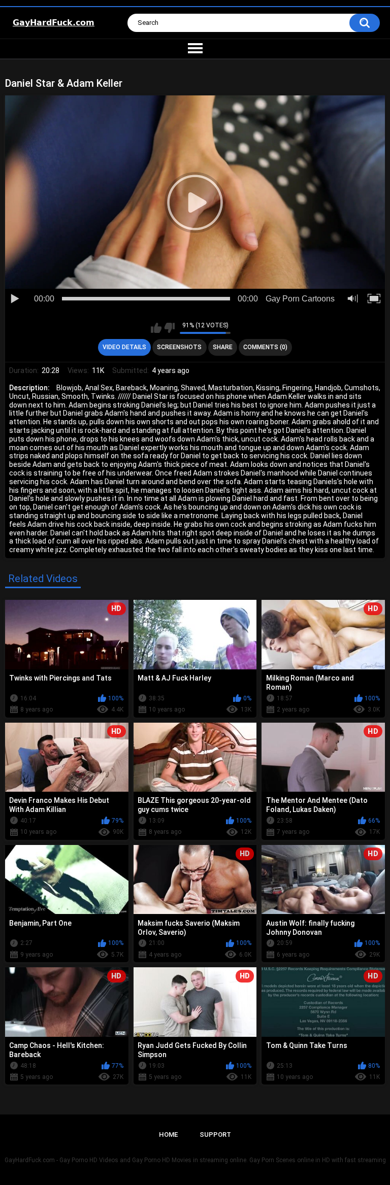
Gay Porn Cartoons (300, 298)
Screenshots (179, 347)
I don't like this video (169, 328)
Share (223, 347)
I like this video (156, 328)
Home (168, 1134)
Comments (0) (265, 347)
